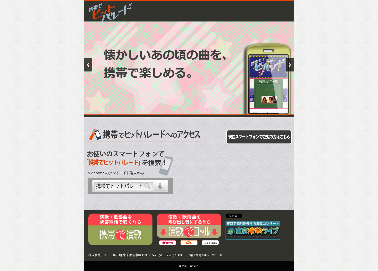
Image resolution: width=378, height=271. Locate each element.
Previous (88, 64)
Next (290, 64)
